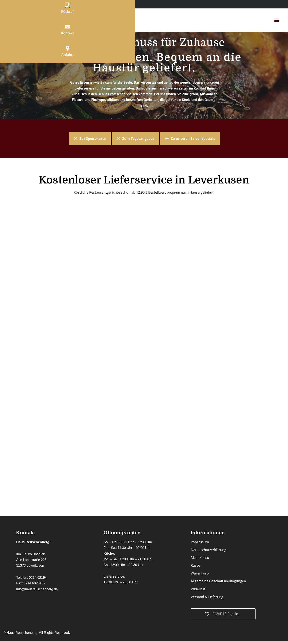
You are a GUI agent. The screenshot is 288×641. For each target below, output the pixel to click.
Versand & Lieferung (207, 597)
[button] (277, 20)
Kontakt (67, 33)
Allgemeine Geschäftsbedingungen (218, 581)
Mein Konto (200, 557)
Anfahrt (67, 54)
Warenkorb (200, 573)
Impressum (200, 542)
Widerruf (198, 589)
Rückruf (67, 11)
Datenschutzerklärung (208, 549)
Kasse (195, 565)
